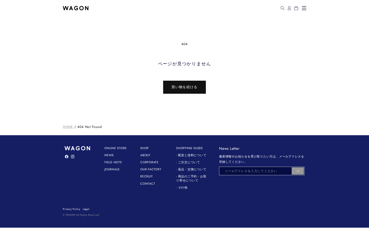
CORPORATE (149, 162)
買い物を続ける (184, 87)
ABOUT (145, 155)
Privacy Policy (71, 209)
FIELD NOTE (113, 162)
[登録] (298, 171)
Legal (86, 209)
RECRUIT (146, 176)
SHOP (144, 148)
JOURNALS (112, 169)
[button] (282, 8)
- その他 (181, 187)
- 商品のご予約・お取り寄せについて (191, 178)
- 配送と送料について (191, 155)
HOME (68, 126)
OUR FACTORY (150, 169)
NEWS (109, 155)
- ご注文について (188, 162)
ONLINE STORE (115, 148)
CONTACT (147, 184)
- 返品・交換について (191, 169)
